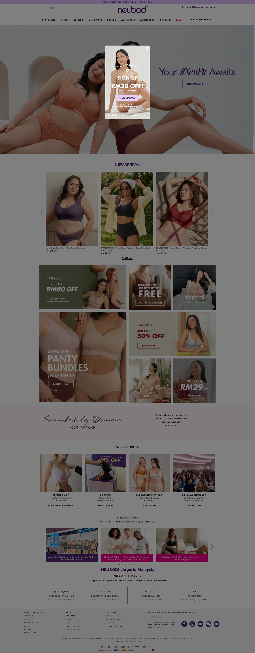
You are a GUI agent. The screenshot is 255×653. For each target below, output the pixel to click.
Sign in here (142, 115)
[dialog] (127, 82)
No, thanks (112, 115)
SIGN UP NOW (127, 97)
